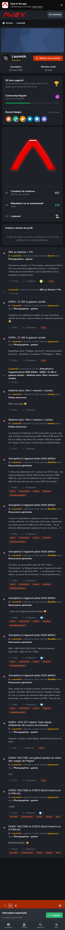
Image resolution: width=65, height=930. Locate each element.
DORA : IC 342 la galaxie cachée (27, 301)
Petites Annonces (17, 397)
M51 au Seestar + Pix (20, 252)
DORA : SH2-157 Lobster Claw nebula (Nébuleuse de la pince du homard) (29, 724)
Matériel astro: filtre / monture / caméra (30, 390)
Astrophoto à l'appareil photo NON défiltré (31, 458)
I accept (56, 915)
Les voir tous (54, 112)
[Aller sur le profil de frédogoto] (57, 216)
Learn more (6, 5)
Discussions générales (20, 465)
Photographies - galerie (20, 259)
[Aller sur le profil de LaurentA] (4, 253)
